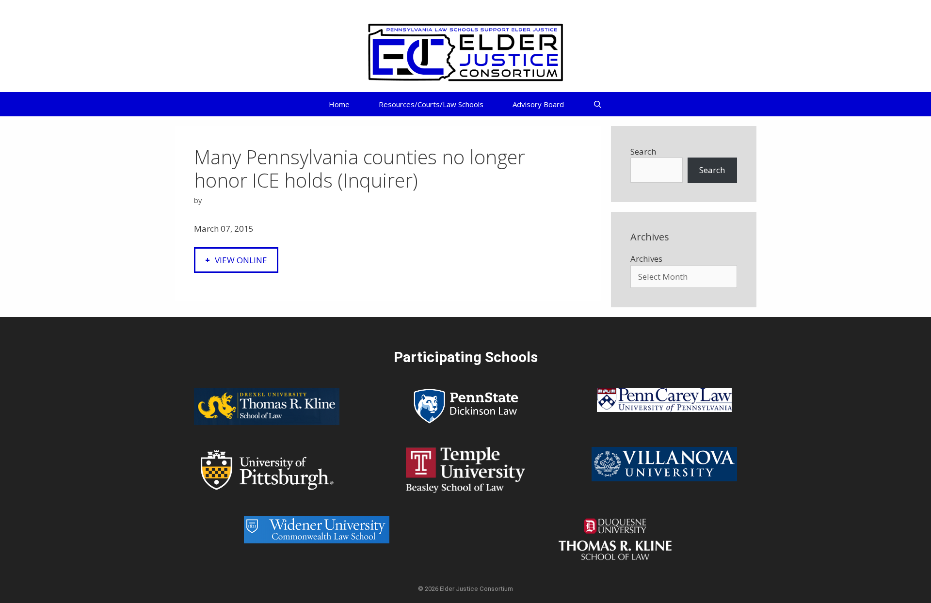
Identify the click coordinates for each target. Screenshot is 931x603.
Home (339, 104)
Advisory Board (538, 104)
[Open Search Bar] (597, 104)
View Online (241, 260)
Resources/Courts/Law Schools (431, 104)
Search (643, 151)
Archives (646, 258)
